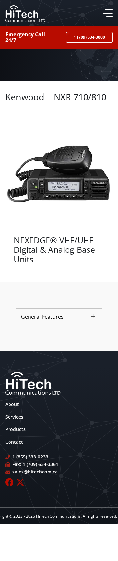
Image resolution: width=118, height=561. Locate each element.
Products (15, 429)
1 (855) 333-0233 (30, 457)
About (12, 404)
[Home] (25, 13)
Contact (14, 442)
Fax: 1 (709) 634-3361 (35, 464)
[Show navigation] (107, 13)
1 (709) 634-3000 (89, 37)
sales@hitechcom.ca (35, 472)
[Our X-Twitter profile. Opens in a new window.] (20, 482)
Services (14, 417)
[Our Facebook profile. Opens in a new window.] (9, 482)
